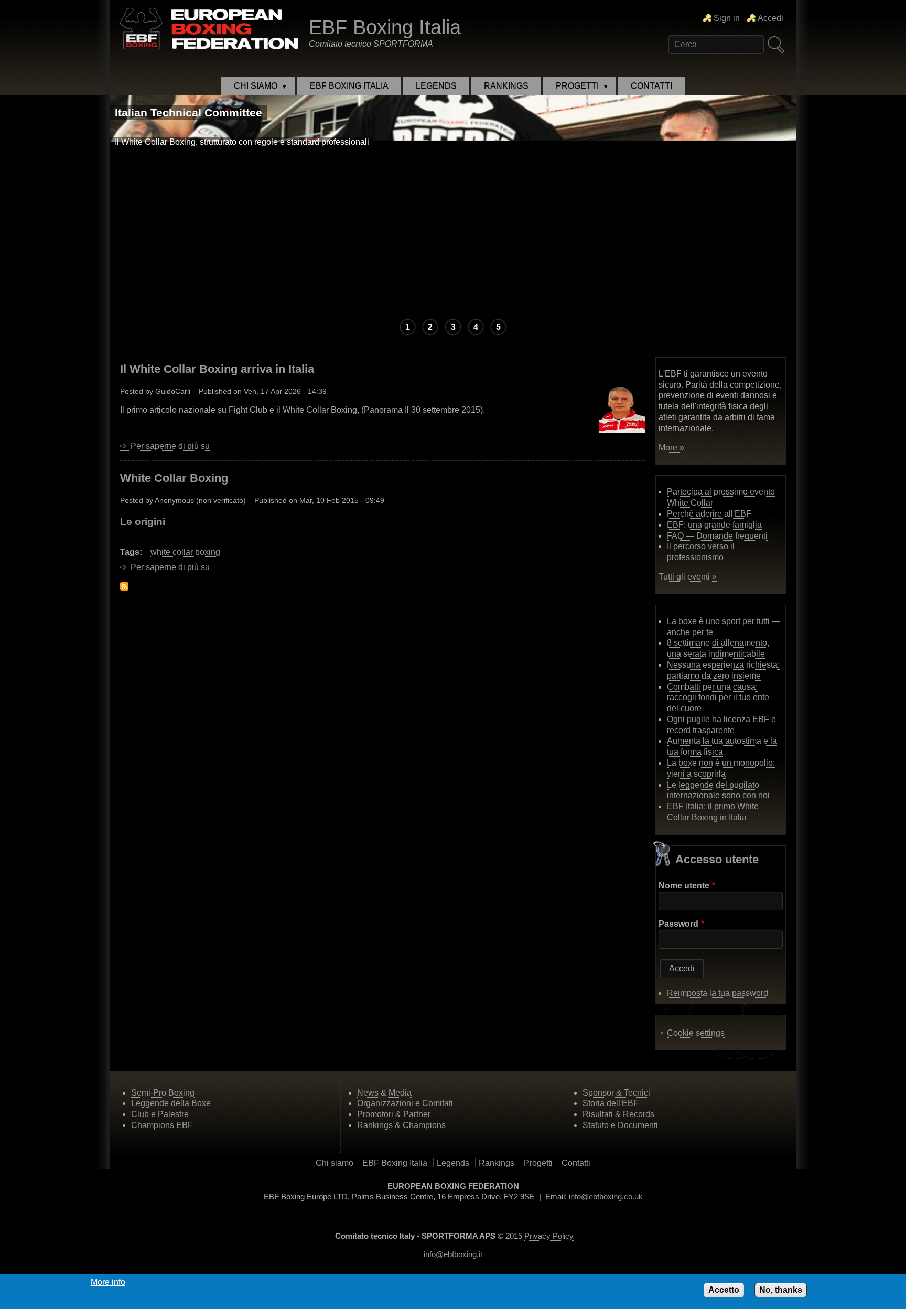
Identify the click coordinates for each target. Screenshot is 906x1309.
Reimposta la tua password (717, 993)
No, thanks (780, 1289)
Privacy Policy (549, 1235)
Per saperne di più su (170, 446)
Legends (453, 1162)
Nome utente (684, 885)
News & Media (384, 1092)
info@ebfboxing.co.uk (606, 1196)
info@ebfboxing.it (453, 1254)
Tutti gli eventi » (688, 576)
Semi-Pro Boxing (163, 1092)
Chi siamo (334, 1162)
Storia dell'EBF (611, 1103)
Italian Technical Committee (188, 112)
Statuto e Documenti (620, 1125)
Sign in (727, 18)
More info (108, 1282)
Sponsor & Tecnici (616, 1092)
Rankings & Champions (401, 1125)
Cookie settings (696, 1032)
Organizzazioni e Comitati (405, 1103)
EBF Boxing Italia (385, 27)
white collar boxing (185, 552)
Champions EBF (162, 1125)
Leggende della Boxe (171, 1103)
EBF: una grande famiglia (714, 524)
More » (671, 447)
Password (678, 923)
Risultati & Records (618, 1114)
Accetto (723, 1289)
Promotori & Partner (393, 1114)
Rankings (496, 1162)
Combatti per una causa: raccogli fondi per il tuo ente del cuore (718, 697)
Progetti (538, 1162)
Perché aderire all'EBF (709, 513)
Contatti (576, 1162)
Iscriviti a (124, 586)
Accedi (770, 18)
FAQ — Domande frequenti (717, 535)
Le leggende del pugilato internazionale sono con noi (718, 790)
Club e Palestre (160, 1114)
